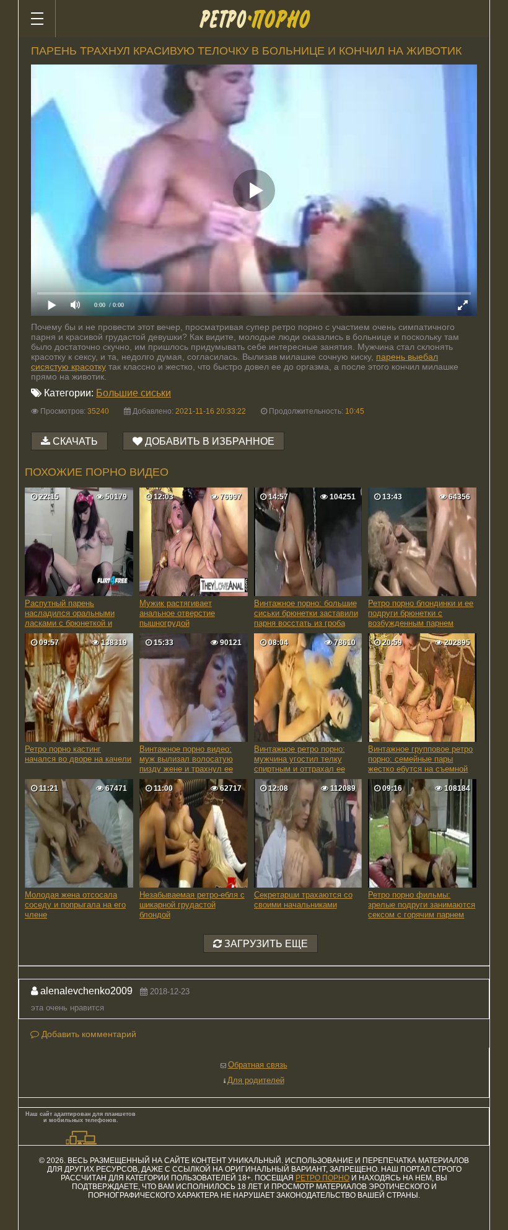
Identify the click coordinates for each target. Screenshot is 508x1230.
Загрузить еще (265, 943)
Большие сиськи (133, 393)
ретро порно (322, 1178)
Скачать (75, 441)
